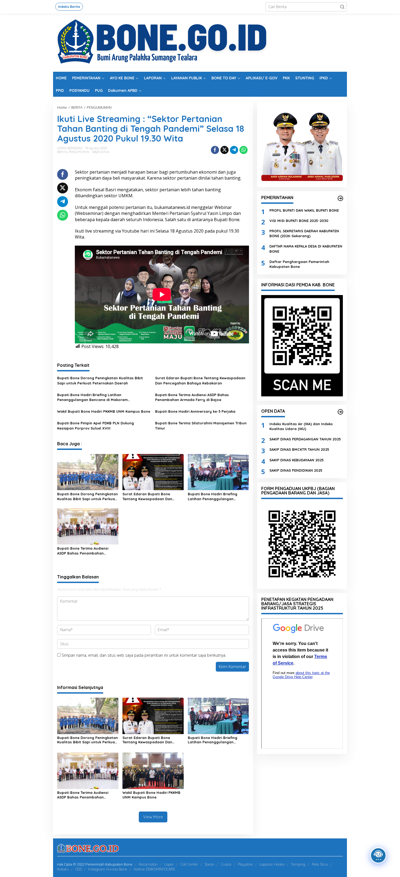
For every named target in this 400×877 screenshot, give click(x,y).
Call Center (189, 864)
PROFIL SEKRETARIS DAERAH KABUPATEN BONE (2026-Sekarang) (304, 233)
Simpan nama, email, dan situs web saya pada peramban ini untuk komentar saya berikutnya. (144, 655)
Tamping (298, 864)
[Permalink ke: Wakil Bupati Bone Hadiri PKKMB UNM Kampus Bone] (153, 770)
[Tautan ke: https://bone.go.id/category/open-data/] (340, 412)
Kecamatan (148, 864)
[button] (342, 6)
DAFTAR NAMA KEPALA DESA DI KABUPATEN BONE (305, 248)
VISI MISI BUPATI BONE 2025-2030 (298, 220)
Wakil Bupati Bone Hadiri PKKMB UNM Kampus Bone (103, 411)
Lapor (169, 864)
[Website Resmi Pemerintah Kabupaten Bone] (200, 42)
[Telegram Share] (234, 150)
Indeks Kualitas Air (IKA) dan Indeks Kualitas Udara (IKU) (301, 426)
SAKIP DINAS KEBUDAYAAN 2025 (296, 460)
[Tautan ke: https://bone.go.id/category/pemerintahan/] (340, 198)
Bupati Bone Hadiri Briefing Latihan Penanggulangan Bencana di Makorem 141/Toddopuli (92, 397)
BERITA (62, 152)
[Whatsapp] (243, 150)
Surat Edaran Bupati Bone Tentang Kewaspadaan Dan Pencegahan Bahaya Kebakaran (200, 380)
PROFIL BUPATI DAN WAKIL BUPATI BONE (304, 210)
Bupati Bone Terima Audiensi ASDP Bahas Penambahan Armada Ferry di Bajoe (192, 397)
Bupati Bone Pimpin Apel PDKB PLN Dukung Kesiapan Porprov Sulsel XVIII (95, 425)
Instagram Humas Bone (107, 869)
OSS (78, 869)
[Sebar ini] (215, 150)
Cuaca (226, 864)
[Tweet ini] (224, 150)
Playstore (245, 864)
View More (153, 816)
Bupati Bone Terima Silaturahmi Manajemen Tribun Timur (201, 425)
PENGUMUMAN (79, 152)
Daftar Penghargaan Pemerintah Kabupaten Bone (299, 263)
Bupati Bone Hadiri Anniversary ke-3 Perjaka (195, 411)
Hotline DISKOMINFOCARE (154, 869)
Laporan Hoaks (271, 864)
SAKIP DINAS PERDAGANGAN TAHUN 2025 (305, 439)
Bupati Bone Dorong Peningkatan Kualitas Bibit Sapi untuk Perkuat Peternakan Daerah (100, 380)
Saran (209, 864)
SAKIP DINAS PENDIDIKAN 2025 (295, 470)
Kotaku (63, 869)
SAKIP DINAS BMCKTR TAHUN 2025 (299, 449)
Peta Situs (320, 864)
